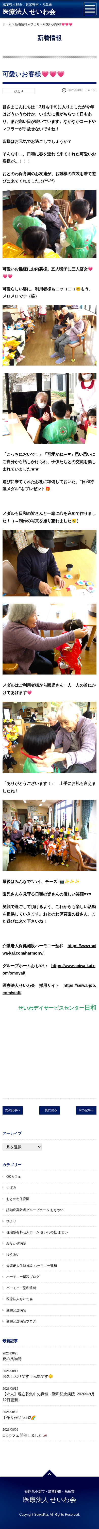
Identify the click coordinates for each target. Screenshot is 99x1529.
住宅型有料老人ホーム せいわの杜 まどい (37, 1232)
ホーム (7, 24)
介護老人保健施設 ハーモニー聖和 (31, 1266)
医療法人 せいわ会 (29, 11)
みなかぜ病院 (16, 1243)
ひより (35, 24)
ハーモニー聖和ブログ (22, 1277)
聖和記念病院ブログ (21, 1321)
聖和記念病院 (16, 1310)
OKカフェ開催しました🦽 (25, 1435)
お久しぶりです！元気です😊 (28, 1376)
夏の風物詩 (12, 1358)
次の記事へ (12, 1110)
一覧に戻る (49, 1110)
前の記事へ (86, 1110)
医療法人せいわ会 (19, 1299)
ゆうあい (13, 1254)
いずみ (11, 1188)
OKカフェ (13, 1177)
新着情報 (21, 24)
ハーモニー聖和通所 (21, 1288)
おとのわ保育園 (17, 1199)
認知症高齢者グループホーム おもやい (34, 1210)
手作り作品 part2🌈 (19, 1417)
